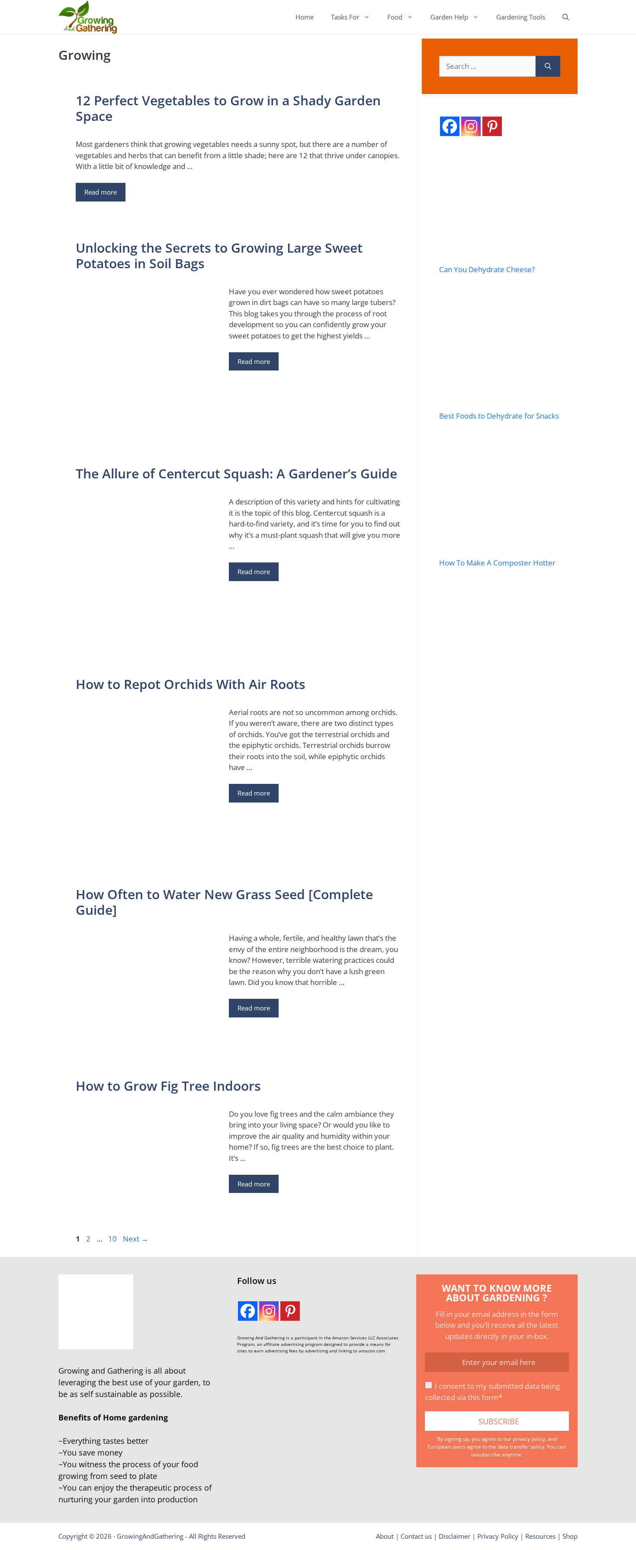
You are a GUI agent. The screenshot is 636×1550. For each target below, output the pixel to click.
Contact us (416, 1536)
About (385, 1536)
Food (394, 17)
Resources (540, 1536)
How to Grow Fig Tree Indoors (168, 1086)
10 (113, 1239)
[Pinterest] (492, 126)
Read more (100, 192)
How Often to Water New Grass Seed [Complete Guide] (224, 902)
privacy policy (529, 1439)
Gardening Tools (520, 17)
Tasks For (345, 17)
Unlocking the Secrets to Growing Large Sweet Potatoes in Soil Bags (219, 255)
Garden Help (449, 17)
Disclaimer (454, 1536)
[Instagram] (471, 126)
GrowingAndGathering (150, 1536)
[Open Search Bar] (566, 17)
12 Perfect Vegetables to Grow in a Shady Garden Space (228, 108)
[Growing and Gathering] (87, 17)
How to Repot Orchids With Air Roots (190, 684)
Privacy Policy (497, 1536)
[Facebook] (449, 126)
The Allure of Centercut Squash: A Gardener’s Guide (236, 473)
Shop (570, 1536)
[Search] (548, 66)
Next (135, 1239)
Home (305, 17)
